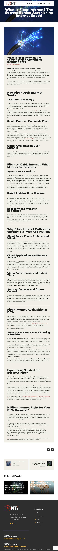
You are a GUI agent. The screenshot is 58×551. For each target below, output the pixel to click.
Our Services (40, 516)
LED (36, 110)
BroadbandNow (11, 327)
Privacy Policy (18, 549)
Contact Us (40, 522)
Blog (38, 519)
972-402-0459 (10, 537)
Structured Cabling (13, 64)
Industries (39, 526)
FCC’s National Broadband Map (40, 323)
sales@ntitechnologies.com (14, 539)
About (38, 512)
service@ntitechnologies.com (15, 547)
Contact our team (11, 438)
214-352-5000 (10, 545)
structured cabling (29, 138)
